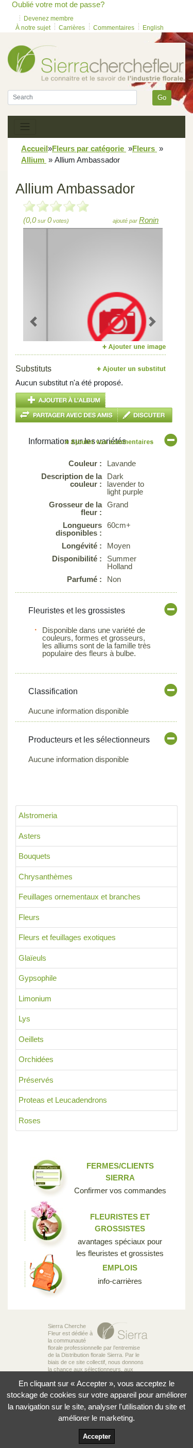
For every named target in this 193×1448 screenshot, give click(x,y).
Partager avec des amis (66, 415)
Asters (30, 836)
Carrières (72, 27)
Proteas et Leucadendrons (63, 1100)
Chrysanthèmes (46, 876)
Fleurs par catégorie (89, 148)
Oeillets (31, 1039)
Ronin (149, 220)
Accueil (34, 148)
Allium (33, 159)
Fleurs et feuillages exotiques (67, 937)
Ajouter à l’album (60, 400)
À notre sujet (32, 27)
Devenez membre (49, 18)
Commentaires (113, 27)
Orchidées (36, 1059)
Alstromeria (38, 815)
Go (161, 97)
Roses (30, 1120)
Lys (24, 1018)
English (153, 27)
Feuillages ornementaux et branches (80, 896)
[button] (33, 321)
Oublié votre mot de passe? (58, 4)
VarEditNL (110, 441)
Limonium (35, 998)
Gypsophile (38, 978)
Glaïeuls (32, 957)
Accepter (97, 1436)
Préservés (36, 1079)
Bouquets (34, 856)
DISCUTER (145, 415)
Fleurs (144, 148)
